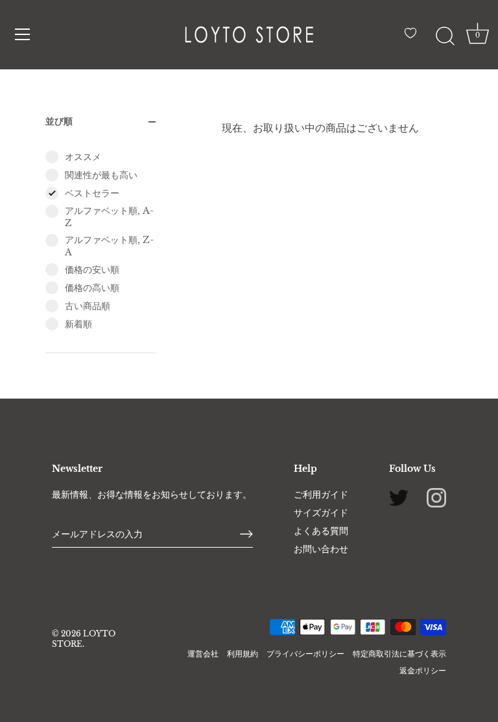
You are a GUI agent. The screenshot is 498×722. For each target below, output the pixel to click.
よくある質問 (321, 531)
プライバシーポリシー (305, 653)
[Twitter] (399, 496)
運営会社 (203, 653)
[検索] (445, 36)
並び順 (59, 121)
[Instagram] (436, 496)
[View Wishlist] (414, 38)
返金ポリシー (422, 670)
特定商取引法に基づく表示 (399, 653)
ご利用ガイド (321, 494)
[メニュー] (22, 34)
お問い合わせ (321, 549)
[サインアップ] (246, 534)
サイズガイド (321, 512)
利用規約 (242, 653)
